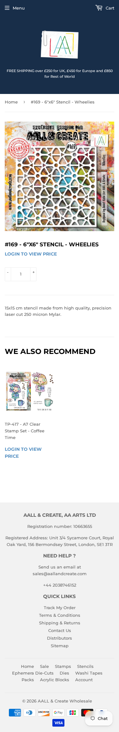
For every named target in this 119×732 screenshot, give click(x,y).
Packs (28, 679)
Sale (44, 666)
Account (84, 679)
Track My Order (60, 607)
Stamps (63, 666)
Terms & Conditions (59, 615)
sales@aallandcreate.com (60, 573)
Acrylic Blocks (54, 679)
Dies (64, 672)
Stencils (85, 666)
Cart (109, 7)
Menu (19, 7)
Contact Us (59, 630)
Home (11, 101)
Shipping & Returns (59, 622)
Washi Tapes (88, 672)
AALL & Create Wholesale (65, 700)
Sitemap (60, 645)
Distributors (59, 638)
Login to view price (31, 254)
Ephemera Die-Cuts (33, 672)
